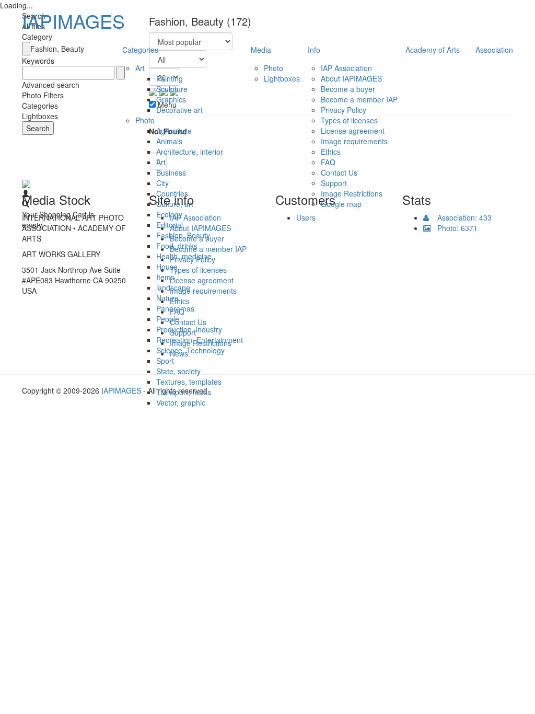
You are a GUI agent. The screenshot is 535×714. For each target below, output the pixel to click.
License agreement (353, 130)
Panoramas (175, 308)
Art (140, 68)
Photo (145, 120)
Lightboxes (282, 78)
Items (165, 277)
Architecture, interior (189, 151)
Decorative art (179, 110)
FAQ (328, 162)
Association (494, 49)
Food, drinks (176, 245)
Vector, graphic (180, 402)
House (167, 266)
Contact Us (339, 172)
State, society (178, 371)
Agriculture (174, 130)
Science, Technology (190, 350)
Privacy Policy (343, 110)
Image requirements (354, 141)
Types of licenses (349, 120)
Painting (169, 78)
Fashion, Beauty (183, 235)
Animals (169, 141)
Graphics (171, 99)
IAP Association (346, 68)
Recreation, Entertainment (199, 340)
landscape (173, 287)
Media (261, 49)
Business (171, 172)
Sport (165, 360)
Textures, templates (189, 381)
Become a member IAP (359, 99)
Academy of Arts (432, 49)
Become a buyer (348, 89)
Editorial (169, 225)
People (167, 319)
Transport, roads (183, 392)
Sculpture (172, 89)
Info (314, 49)
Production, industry (189, 329)
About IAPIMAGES (351, 78)
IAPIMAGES (73, 20)
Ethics (331, 151)
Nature (167, 298)
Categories (140, 49)
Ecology (169, 214)
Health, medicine (184, 256)
